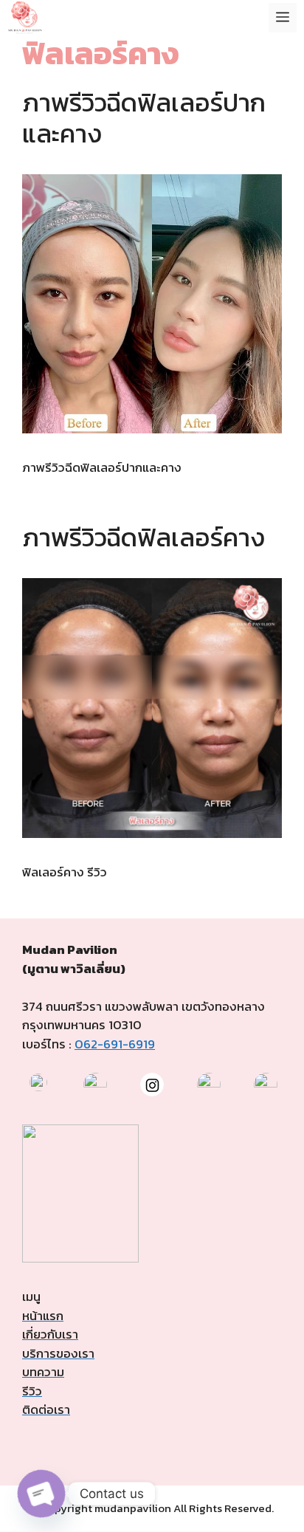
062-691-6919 (115, 1044)
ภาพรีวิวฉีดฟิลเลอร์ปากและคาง (144, 118)
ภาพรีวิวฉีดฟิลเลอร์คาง (143, 537)
